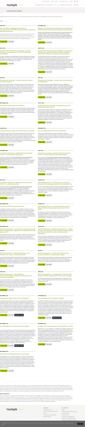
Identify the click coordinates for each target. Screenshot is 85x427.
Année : (1, 21)
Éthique (44, 413)
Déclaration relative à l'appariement (68, 416)
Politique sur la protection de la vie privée (69, 411)
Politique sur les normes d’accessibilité (69, 418)
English (71, 1)
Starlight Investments (47, 416)
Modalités (63, 409)
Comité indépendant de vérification (49, 414)
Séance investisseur (45, 1)
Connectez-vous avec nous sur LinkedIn (50, 411)
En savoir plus (4, 41)
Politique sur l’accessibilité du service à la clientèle (69, 420)
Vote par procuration (65, 413)
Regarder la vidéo (19, 315)
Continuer (80, 423)
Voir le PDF (10, 41)
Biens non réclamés (65, 414)
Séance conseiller (54, 1)
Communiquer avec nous (63, 1)
